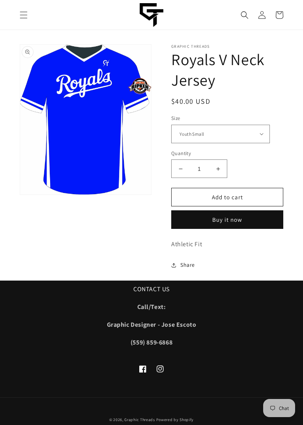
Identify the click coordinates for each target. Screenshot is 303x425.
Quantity (181, 153)
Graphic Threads (140, 419)
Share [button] (187, 264)
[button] (23, 15)
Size (175, 118)
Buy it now (227, 219)
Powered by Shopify (175, 419)
